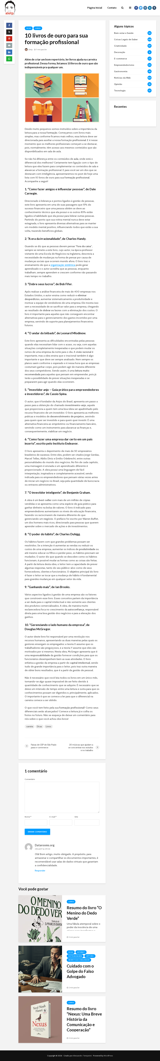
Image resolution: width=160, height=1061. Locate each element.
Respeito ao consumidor (78, 960)
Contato (112, 7)
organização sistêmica (62, 264)
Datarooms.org (45, 845)
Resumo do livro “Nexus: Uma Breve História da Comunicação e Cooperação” (84, 1019)
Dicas (28, 28)
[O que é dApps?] (120, 116)
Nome (28, 817)
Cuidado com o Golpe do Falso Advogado (80, 971)
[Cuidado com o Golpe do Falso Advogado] (40, 968)
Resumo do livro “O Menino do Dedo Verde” (84, 913)
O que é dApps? (137, 113)
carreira (29, 726)
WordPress (108, 1055)
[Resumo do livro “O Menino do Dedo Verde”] (40, 918)
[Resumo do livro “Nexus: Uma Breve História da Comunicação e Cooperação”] (40, 1019)
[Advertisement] (132, 149)
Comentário (30, 779)
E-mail (53, 817)
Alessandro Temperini (82, 1055)
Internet (81, 952)
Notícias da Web (75, 956)
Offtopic (90, 956)
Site (76, 817)
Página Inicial (94, 7)
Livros (37, 28)
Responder (40, 870)
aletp (30, 49)
